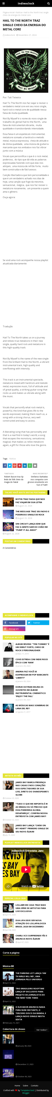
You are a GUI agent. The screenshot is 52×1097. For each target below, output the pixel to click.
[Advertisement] (26, 743)
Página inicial (8, 12)
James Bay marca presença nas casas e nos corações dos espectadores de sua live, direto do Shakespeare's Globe (32, 788)
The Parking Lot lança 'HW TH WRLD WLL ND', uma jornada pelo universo (31, 976)
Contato (34, 1085)
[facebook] (14, 622)
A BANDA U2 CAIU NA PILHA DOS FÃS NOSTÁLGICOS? (32, 1071)
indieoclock (10, 35)
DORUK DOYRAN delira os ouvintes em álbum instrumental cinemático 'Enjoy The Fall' (31, 691)
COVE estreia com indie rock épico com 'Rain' (32, 661)
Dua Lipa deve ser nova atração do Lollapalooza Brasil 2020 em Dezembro (31, 923)
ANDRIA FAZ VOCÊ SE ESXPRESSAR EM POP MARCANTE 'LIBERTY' (32, 674)
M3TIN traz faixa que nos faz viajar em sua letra (30, 501)
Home (17, 1085)
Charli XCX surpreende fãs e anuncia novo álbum (31, 937)
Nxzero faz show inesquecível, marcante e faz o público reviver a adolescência (32, 1056)
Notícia (19, 12)
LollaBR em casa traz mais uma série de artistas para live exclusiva (31, 908)
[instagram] (14, 628)
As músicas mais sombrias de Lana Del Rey (32, 707)
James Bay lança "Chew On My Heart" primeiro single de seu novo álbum (32, 828)
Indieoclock (26, 3)
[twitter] (38, 622)
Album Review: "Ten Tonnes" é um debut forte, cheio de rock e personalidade (32, 647)
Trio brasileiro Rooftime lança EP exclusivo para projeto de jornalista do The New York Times (30, 993)
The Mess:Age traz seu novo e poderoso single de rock (32, 513)
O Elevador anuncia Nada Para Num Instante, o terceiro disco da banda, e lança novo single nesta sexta (31, 1013)
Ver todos (41, 1029)
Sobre (25, 1085)
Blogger (25, 1093)
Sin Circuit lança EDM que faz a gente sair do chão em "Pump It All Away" (32, 526)
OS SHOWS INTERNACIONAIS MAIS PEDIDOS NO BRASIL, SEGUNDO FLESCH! (30, 1039)
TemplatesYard (27, 1090)
